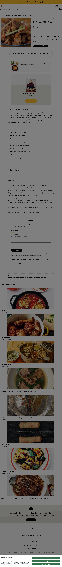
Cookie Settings (46, 557)
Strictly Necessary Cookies (46, 561)
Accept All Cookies (46, 564)
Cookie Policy (5, 564)
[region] (31, 561)
